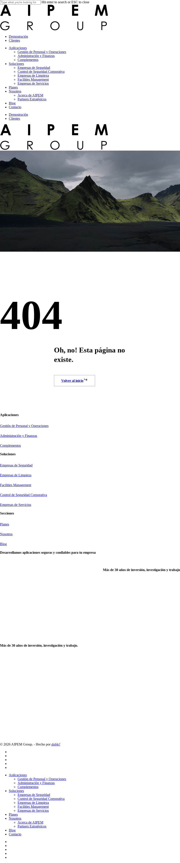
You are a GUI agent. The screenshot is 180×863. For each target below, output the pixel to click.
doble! (55, 744)
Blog (12, 830)
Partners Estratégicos (32, 826)
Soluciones (16, 791)
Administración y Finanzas (36, 783)
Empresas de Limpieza (33, 802)
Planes (13, 814)
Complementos (28, 787)
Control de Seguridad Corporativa (41, 799)
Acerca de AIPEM (30, 822)
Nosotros (15, 818)
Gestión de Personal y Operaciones (42, 779)
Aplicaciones (18, 775)
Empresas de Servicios (33, 810)
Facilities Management (33, 806)
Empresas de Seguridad (34, 795)
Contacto (15, 834)
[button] (74, 381)
